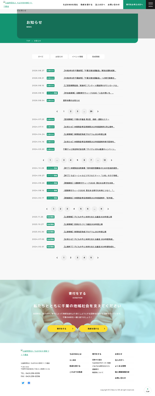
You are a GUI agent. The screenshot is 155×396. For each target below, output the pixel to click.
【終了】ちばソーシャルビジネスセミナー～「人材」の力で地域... (91, 175)
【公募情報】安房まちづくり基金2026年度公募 (83, 224)
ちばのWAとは (75, 354)
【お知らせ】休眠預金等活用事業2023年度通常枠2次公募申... (89, 126)
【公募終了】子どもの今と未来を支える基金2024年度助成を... (89, 246)
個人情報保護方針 (122, 372)
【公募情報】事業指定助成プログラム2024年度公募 (84, 134)
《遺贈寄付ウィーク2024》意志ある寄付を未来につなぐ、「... (88, 190)
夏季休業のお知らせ (71, 100)
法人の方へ (100, 4)
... (84, 111)
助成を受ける (87, 4)
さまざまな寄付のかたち (101, 366)
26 (91, 111)
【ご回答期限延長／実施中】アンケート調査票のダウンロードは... (90, 85)
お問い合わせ (114, 4)
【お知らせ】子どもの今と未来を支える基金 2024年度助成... (88, 239)
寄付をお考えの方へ (134, 4)
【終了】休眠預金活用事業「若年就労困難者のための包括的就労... (91, 168)
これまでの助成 (76, 372)
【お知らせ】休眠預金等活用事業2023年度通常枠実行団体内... (89, 141)
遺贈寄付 (95, 369)
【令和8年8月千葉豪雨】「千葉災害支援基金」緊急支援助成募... (89, 70)
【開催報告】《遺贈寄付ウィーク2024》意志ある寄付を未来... (88, 183)
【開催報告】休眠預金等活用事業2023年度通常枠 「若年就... (88, 197)
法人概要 (73, 360)
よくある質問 (120, 366)
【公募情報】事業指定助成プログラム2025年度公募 (84, 231)
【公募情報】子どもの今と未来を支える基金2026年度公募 (87, 216)
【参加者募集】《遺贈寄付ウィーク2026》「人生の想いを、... (88, 93)
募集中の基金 (97, 360)
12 (105, 160)
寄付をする (61, 328)
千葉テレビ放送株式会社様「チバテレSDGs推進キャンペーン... (89, 149)
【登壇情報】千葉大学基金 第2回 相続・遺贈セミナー (86, 119)
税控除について (97, 372)
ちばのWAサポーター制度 (101, 363)
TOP (28, 41)
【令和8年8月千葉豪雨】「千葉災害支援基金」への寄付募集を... (89, 78)
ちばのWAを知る (70, 4)
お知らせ (118, 354)
